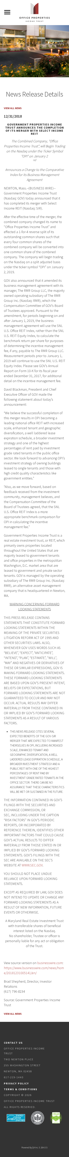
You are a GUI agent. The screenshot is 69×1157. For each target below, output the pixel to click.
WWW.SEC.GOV (32, 865)
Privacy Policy (16, 1083)
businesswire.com (49, 963)
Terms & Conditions (20, 1089)
